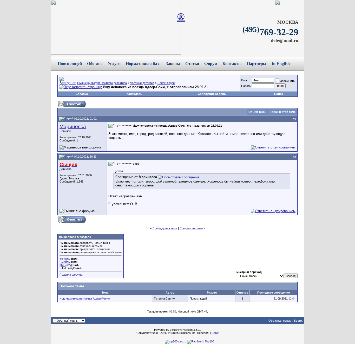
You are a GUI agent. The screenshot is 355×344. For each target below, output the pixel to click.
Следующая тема (191, 228)
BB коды (65, 258)
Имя (244, 80)
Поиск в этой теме (282, 111)
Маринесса (73, 126)
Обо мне (94, 63)
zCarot (214, 332)
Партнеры (256, 63)
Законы (173, 63)
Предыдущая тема (165, 228)
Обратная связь (279, 320)
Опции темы (257, 111)
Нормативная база (143, 63)
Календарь (134, 93)
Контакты (232, 63)
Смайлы (65, 261)
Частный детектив (142, 83)
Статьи (192, 63)
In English (281, 63)
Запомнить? (288, 80)
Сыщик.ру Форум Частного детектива (102, 83)
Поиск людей (70, 63)
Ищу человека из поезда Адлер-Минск (85, 298)
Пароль (246, 85)
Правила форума (71, 274)
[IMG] (63, 265)
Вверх (298, 320)
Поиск (278, 93)
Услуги (114, 63)
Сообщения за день (212, 93)
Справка (82, 93)
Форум (210, 63)
